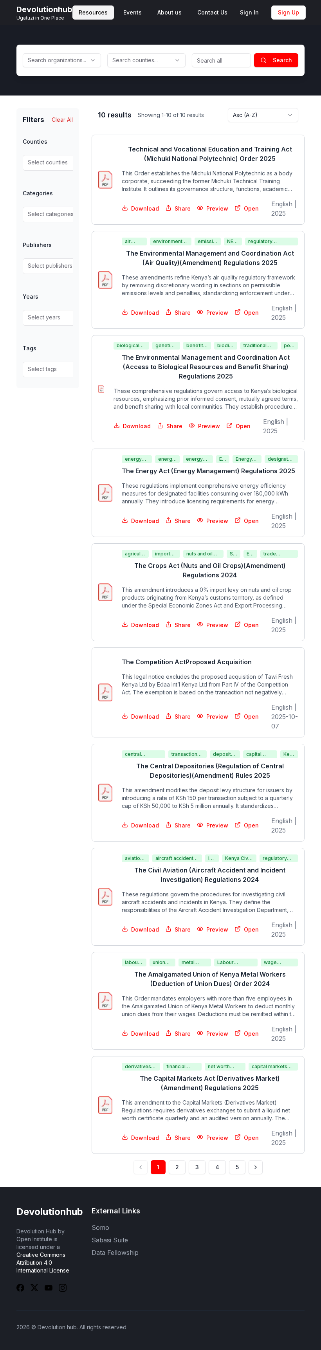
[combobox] (62, 60)
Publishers (37, 245)
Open (251, 208)
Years (30, 296)
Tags (29, 348)
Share (183, 208)
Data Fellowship (115, 1252)
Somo (100, 1227)
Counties (35, 141)
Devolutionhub (49, 1211)
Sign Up (288, 12)
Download (145, 208)
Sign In (249, 12)
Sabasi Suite (110, 1240)
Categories (38, 193)
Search (282, 60)
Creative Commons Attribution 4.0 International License (42, 1262)
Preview (217, 208)
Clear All (62, 119)
